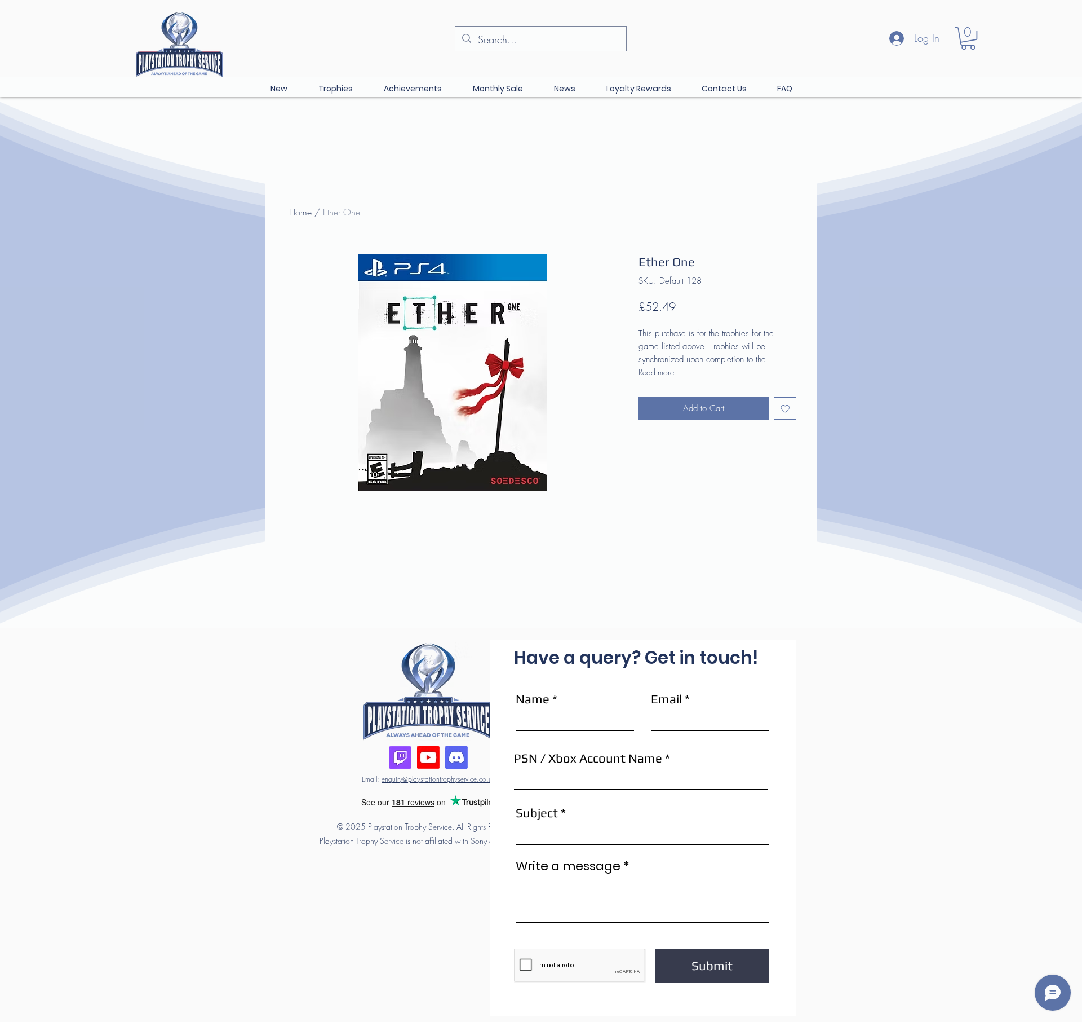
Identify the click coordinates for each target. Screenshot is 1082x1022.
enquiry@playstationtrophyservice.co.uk (438, 779)
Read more (656, 372)
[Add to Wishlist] (785, 408)
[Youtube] (428, 757)
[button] (968, 38)
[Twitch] (400, 757)
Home (300, 212)
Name (532, 699)
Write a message (568, 866)
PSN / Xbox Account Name (588, 758)
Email (666, 699)
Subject (537, 813)
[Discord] (456, 757)
